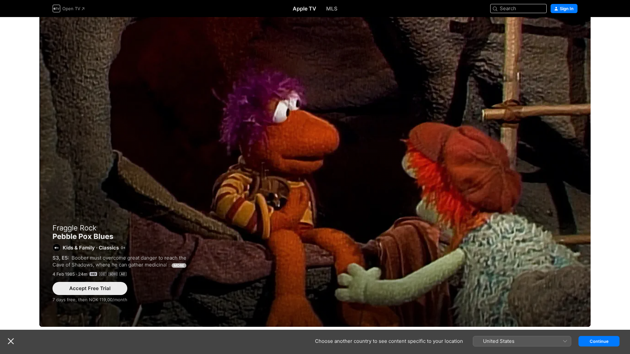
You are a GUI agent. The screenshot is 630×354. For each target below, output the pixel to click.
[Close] (11, 341)
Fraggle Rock (74, 228)
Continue (599, 341)
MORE (179, 265)
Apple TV (304, 8)
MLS (331, 8)
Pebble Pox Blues (315, 172)
